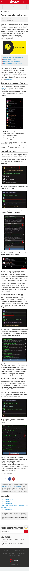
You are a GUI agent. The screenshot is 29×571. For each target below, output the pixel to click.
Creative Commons (15, 514)
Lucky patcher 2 (5, 501)
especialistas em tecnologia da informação (12, 486)
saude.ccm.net (14, 564)
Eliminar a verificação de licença (12, 63)
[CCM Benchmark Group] (14, 560)
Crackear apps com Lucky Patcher (13, 57)
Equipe (4, 551)
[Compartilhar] (9, 479)
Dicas (5, 11)
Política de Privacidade (20, 551)
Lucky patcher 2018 (6, 509)
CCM (3, 518)
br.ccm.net (7, 518)
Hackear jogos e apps (9, 59)
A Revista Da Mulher (20, 553)
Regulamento (11, 553)
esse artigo (9, 79)
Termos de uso (10, 551)
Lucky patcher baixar (7, 499)
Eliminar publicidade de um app (12, 61)
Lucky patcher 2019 (6, 503)
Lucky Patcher (5, 88)
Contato (5, 553)
